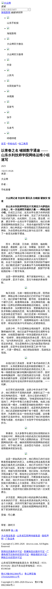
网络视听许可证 (39, 554)
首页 (3, 143)
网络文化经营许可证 (11, 557)
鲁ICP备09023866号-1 (12, 573)
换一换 (14, 530)
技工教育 (23, 143)
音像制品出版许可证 (34, 551)
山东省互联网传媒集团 (28, 535)
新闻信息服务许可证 (11, 551)
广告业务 (10, 538)
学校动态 (12, 143)
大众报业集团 (8, 535)
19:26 (10, 171)
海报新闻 (5, 12)
